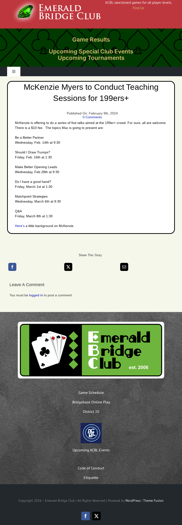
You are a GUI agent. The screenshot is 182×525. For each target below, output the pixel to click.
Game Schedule (91, 392)
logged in (36, 295)
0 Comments (92, 117)
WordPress (133, 500)
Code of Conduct (91, 468)
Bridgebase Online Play (91, 402)
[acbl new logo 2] (91, 424)
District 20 (91, 411)
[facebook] (85, 516)
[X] (68, 267)
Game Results (91, 39)
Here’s (20, 226)
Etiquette (91, 477)
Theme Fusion (153, 500)
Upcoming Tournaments (91, 57)
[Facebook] (12, 267)
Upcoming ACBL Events (91, 450)
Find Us (138, 8)
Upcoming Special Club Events (91, 51)
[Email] (124, 267)
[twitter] (96, 516)
